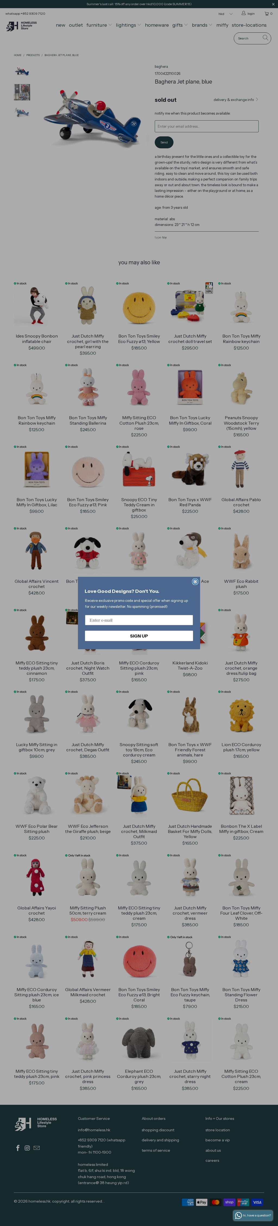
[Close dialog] (195, 581)
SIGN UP (139, 636)
